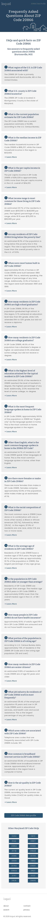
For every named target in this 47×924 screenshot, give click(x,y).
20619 (14, 861)
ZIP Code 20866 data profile (23, 815)
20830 (33, 866)
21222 (33, 875)
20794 (14, 866)
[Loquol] (6, 5)
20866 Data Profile (38, 4)
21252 (14, 836)
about (6, 906)
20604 (14, 871)
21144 (14, 841)
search (6, 909)
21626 (14, 880)
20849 (33, 851)
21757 (14, 875)
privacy (27, 909)
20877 (33, 841)
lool (6, 899)
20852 (14, 846)
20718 (14, 851)
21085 (14, 856)
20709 (33, 856)
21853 (33, 861)
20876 (33, 880)
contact (27, 906)
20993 (33, 846)
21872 (33, 836)
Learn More (11, 157)
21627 (33, 871)
